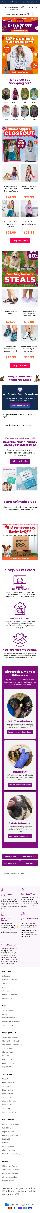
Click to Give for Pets (10, 1037)
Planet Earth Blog (8, 1150)
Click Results (7, 998)
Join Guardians (14, 2)
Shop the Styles (20, 240)
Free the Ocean (8, 1059)
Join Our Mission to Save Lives (20, 785)
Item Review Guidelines (11, 1021)
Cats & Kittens (7, 1128)
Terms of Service (8, 1010)
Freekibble (6, 1056)
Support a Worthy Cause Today (20, 732)
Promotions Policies (9, 1018)
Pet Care (5, 1143)
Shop (4, 2)
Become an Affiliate (9, 994)
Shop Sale (29, 863)
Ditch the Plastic (20, 461)
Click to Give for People (11, 1041)
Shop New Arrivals (29, 856)
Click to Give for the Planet (12, 1045)
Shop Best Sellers (10, 863)
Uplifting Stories (8, 1146)
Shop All (5, 1079)
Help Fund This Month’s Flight (20, 836)
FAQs (4, 987)
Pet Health (6, 1139)
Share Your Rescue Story (11, 1154)
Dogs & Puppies (8, 1132)
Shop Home (6, 1097)
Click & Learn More (20, 405)
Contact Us (6, 983)
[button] (29, 8)
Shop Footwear (8, 1094)
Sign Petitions (28, 2)
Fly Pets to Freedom (9, 1177)
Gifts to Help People (9, 1166)
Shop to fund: (16, 14)
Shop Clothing (7, 1090)
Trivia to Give (7, 1048)
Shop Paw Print (10, 856)
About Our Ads (7, 1025)
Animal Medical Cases (10, 1173)
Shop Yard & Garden (9, 1101)
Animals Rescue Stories (10, 1124)
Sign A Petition (7, 1067)
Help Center (6, 976)
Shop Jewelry (7, 1105)
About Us (5, 991)
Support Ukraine (8, 1181)
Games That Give (8, 1063)
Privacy (5, 1014)
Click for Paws (7, 1052)
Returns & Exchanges (10, 980)
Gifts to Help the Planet (11, 1169)
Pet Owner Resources (10, 1135)
